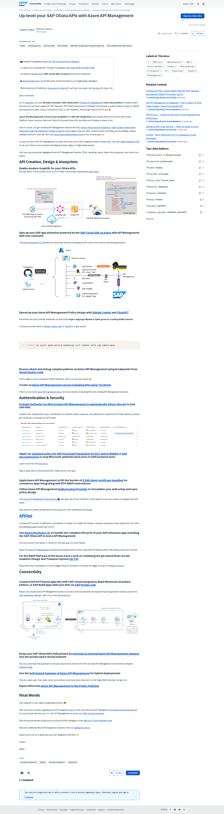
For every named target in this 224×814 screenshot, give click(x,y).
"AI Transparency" (153, 71)
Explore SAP (188, 4)
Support (101, 810)
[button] (193, 33)
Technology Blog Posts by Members (77, 10)
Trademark (91, 810)
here (109, 142)
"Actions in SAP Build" (154, 67)
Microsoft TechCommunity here (98, 721)
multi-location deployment (123, 127)
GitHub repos (37, 74)
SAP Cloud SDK (49, 46)
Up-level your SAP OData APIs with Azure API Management (76, 15)
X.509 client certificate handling (103, 480)
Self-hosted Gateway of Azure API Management (59, 673)
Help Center (116, 4)
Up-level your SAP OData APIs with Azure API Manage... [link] (111, 10)
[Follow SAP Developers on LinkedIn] (184, 810)
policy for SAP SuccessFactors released (61, 62)
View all (149, 219)
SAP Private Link (85, 584)
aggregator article (82, 728)
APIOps (25, 516)
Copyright (64, 810)
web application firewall (30, 595)
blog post (43, 464)
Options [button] (182, 20)
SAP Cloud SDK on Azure (95, 232)
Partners (95, 4)
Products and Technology (55, 4)
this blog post (64, 595)
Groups (72, 4)
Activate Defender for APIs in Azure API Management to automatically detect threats (72, 404)
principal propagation (57, 762)
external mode (25, 667)
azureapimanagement (28, 762)
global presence (57, 131)
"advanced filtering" (187, 67)
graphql (43, 762)
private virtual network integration (95, 127)
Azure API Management (92, 103)
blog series (94, 172)
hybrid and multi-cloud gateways (34, 131)
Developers (84, 4)
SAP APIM (89, 68)
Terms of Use (51, 810)
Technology (58, 10)
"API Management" (153, 75)
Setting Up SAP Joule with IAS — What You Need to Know (172, 127)
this (24, 172)
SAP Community (25, 10)
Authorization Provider (73, 489)
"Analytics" (191, 71)
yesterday (29, 103)
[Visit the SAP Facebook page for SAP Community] (170, 810)
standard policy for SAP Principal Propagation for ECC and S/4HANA (75, 453)
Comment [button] (133, 773)
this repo (66, 543)
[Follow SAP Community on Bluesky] (175, 810)
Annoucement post (31, 81)
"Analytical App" (177, 71)
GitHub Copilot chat (53, 326)
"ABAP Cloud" (157, 62)
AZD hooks (118, 566)
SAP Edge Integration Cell (127, 142)
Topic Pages (129, 4)
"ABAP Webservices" (174, 62)
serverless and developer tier (123, 710)
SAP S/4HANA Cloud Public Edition (119, 46)
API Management (34, 46)
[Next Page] (177, 78)
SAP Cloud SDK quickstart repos (47, 392)
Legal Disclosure (77, 810)
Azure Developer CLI (32, 243)
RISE (127, 106)
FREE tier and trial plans (93, 713)
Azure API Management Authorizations (40, 499)
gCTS (73, 559)
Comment (28, 797)
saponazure (72, 762)
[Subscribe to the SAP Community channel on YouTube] (179, 810)
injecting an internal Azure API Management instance (105, 653)
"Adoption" (171, 67)
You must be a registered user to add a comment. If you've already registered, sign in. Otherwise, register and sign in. (76, 792)
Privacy (41, 810)
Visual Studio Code (31, 372)
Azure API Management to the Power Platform (70, 686)
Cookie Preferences (115, 810)
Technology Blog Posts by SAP (162, 98)
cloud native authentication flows (68, 134)
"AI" (166, 71)
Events (105, 4)
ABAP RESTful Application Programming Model (87, 46)
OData (22, 46)
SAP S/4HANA (62, 46)
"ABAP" (188, 62)
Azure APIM (75, 68)
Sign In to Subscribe (192, 16)
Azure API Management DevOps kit (44, 550)
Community (35, 4)
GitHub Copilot (101, 312)
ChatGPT (123, 312)
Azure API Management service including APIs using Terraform (71, 385)
